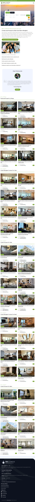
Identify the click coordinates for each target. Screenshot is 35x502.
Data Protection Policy (5, 486)
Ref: (1, 110)
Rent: (19, 117)
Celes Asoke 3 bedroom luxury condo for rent (10, 56)
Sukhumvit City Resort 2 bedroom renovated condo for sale (7, 234)
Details (16, 116)
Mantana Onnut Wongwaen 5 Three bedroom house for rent (7, 401)
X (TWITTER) (4, 493)
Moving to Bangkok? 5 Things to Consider (10, 39)
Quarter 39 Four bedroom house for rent (26, 400)
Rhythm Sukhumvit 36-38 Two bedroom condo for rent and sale (25, 218)
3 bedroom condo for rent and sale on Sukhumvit (11, 65)
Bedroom (10, 110)
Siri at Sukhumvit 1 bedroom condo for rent (26, 361)
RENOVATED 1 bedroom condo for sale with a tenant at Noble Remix (9, 113)
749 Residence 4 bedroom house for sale (8, 289)
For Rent (12, 12)
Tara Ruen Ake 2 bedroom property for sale (9, 128)
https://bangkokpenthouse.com (11, 481)
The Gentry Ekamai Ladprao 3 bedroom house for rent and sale (8, 306)
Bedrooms (10, 143)
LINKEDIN (4, 495)
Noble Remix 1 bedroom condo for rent (8, 328)
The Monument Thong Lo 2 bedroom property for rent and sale (25, 234)
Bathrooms (11, 110)
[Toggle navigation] (33, 3)
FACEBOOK (4, 491)
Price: (1, 116)
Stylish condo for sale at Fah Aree (8, 61)
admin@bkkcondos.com (13, 0)
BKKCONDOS (9, 500)
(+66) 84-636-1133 (5, 0)
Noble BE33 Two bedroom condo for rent (8, 377)
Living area (13, 110)
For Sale (7, 12)
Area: (18, 131)
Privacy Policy (3, 488)
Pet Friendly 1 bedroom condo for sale (9, 63)
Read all (17, 89)
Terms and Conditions (5, 485)
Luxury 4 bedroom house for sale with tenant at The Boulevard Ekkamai (25, 273)
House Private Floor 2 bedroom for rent (25, 416)
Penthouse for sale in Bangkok (7, 58)
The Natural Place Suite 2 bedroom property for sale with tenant (24, 146)
